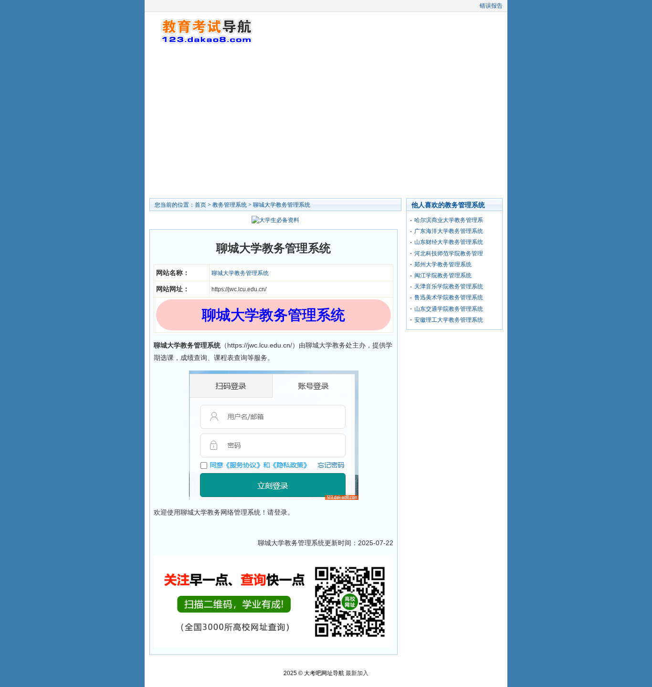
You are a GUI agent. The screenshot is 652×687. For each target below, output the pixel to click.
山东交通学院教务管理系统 (448, 309)
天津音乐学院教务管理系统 (448, 286)
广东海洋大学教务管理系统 (448, 231)
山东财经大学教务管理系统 (448, 242)
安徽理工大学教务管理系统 (448, 320)
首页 (200, 204)
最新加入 (357, 673)
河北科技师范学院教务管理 (448, 253)
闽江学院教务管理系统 (443, 275)
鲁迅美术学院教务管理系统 (448, 297)
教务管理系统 (229, 204)
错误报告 (491, 5)
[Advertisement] (326, 122)
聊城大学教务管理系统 (281, 204)
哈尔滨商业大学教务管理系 (448, 220)
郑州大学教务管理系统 (443, 264)
